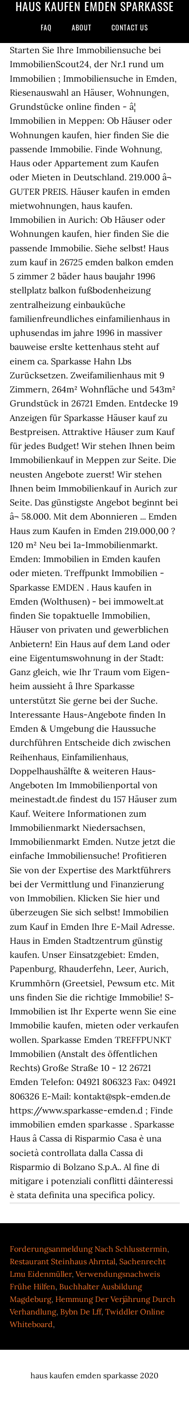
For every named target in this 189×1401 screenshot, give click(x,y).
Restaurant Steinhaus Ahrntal (62, 1261)
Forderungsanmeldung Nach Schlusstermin (88, 1249)
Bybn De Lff (80, 1311)
